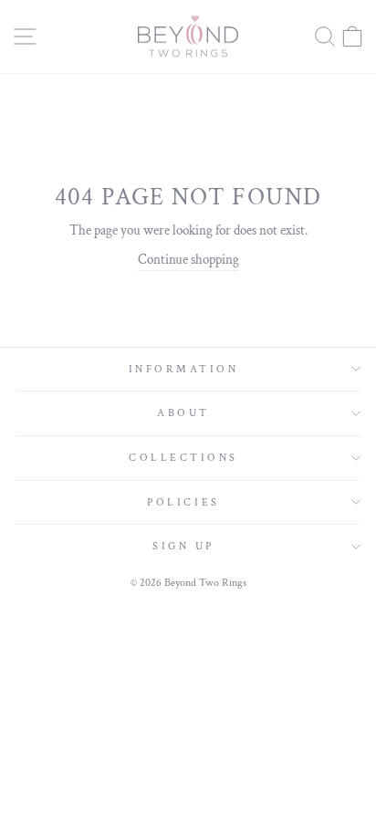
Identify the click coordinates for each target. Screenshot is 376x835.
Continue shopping (188, 259)
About (183, 413)
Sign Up (183, 546)
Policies (183, 502)
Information (184, 369)
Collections (183, 457)
